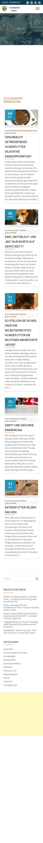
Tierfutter (23, 230)
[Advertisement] (21, 68)
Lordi (8, 131)
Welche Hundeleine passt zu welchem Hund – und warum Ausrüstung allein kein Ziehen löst (20, 599)
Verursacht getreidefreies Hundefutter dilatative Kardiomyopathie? (18, 146)
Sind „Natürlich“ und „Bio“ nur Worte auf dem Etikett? (20, 241)
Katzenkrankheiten (12, 663)
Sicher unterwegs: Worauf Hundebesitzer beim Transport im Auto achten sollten (21, 607)
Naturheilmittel (10, 674)
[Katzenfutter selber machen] (21, 487)
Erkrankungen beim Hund (28, 131)
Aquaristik (8, 649)
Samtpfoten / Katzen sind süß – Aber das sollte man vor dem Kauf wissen (20, 631)
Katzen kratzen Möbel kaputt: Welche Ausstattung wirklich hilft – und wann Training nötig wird (20, 616)
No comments (11, 133)
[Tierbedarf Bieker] (15, 9)
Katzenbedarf (10, 660)
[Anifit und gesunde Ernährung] (21, 405)
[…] (36, 199)
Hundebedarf (10, 656)
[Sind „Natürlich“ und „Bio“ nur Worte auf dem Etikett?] (21, 217)
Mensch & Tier (10, 670)
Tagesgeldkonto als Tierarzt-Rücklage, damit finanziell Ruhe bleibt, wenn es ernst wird (21, 624)
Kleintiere (8, 667)
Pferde (7, 678)
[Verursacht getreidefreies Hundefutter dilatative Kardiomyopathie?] (21, 117)
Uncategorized (10, 685)
